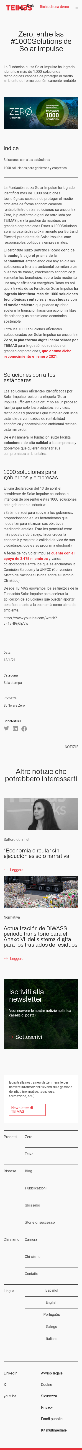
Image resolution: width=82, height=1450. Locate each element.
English (51, 1302)
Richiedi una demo (54, 7)
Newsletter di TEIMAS (22, 1110)
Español (51, 1290)
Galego (51, 1327)
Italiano (51, 1339)
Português (51, 1314)
